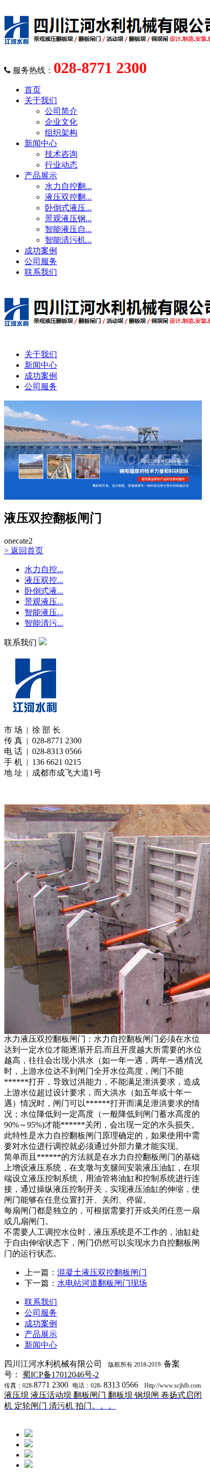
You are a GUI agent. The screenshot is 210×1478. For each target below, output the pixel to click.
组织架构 (61, 132)
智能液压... (43, 612)
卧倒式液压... (68, 207)
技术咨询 (61, 154)
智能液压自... (68, 229)
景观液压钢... (68, 218)
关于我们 (40, 100)
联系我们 (40, 272)
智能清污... (43, 623)
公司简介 (61, 111)
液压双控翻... (68, 197)
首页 (32, 89)
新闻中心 (40, 143)
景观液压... (43, 601)
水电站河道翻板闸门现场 (102, 1283)
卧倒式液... (43, 590)
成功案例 (40, 250)
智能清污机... (68, 240)
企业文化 (61, 122)
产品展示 (40, 175)
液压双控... (43, 580)
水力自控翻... (68, 186)
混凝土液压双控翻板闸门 (102, 1272)
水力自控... (43, 569)
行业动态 (61, 164)
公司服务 (40, 261)
